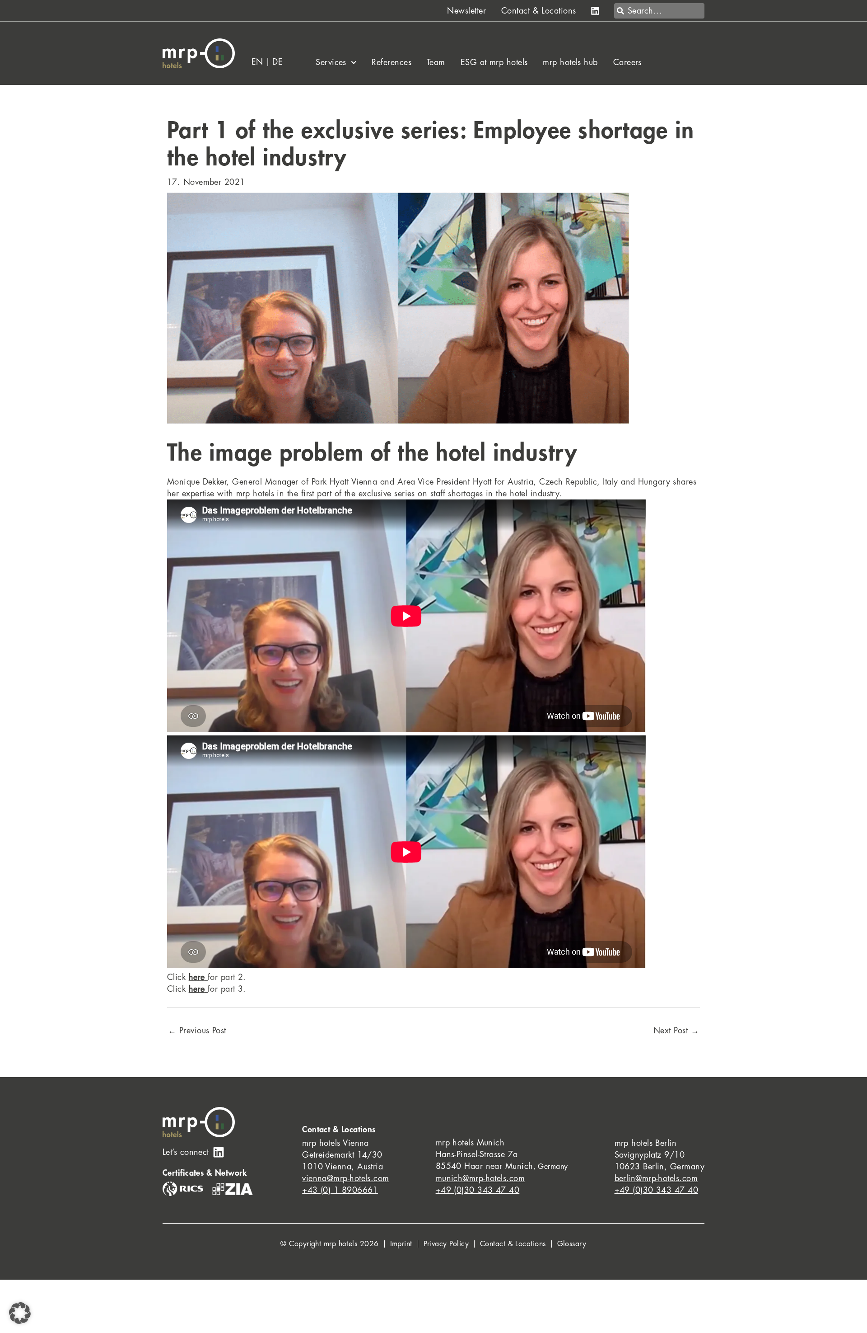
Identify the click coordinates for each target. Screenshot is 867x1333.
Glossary (572, 1244)
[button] (20, 1313)
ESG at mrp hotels (494, 62)
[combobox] (659, 11)
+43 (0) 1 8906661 (340, 1190)
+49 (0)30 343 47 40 (478, 1190)
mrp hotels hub (570, 62)
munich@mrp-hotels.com (480, 1178)
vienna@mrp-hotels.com (345, 1178)
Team (436, 62)
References (391, 62)
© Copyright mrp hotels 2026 (329, 1244)
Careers (627, 62)
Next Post (676, 1031)
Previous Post (197, 1031)
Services (331, 62)
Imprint (401, 1244)
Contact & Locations (538, 11)
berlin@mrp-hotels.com (656, 1178)
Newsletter (466, 11)
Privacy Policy (446, 1244)
